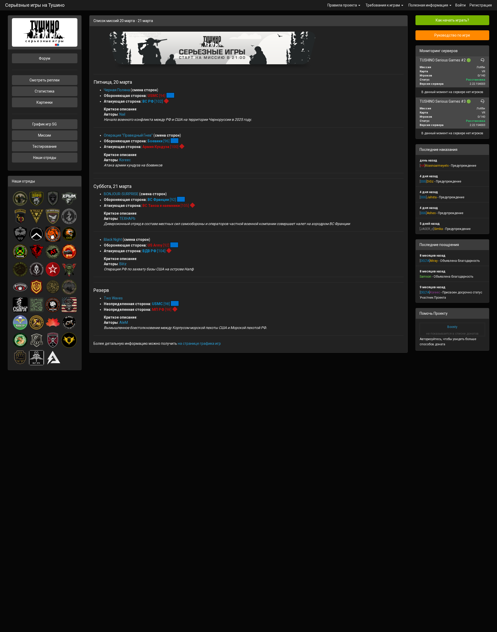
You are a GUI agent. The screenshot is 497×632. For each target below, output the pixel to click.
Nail (122, 114)
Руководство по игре (452, 35)
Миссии (44, 135)
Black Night (113, 239)
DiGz (430, 181)
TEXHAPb (127, 218)
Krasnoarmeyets (437, 165)
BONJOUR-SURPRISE (121, 194)
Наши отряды (44, 158)
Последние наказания (438, 150)
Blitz (123, 264)
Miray (434, 261)
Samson (425, 276)
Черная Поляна (117, 90)
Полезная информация (428, 5)
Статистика (44, 91)
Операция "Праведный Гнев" (128, 135)
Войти (460, 5)
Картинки (44, 102)
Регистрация (481, 5)
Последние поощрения (439, 245)
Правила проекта (342, 5)
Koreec (125, 160)
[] (422, 165)
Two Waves (113, 298)
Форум (44, 58)
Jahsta (432, 197)
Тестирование (44, 146)
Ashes (431, 213)
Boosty (452, 327)
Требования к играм (383, 5)
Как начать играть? (452, 20)
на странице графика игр (199, 343)
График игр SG (44, 124)
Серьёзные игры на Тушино (34, 5)
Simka (438, 229)
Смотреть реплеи (45, 80)
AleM (123, 322)
